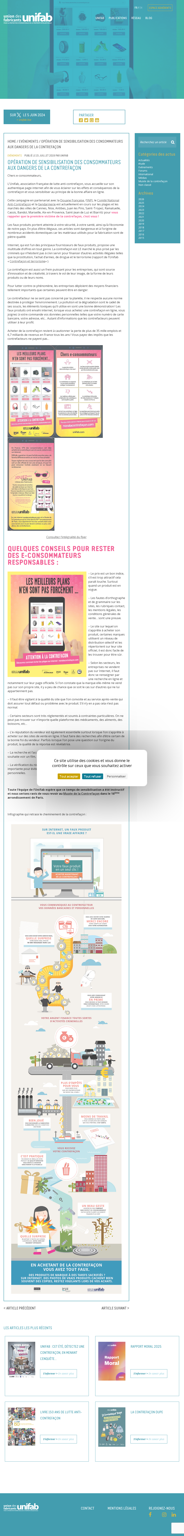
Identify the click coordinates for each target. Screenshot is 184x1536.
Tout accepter (68, 776)
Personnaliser (116, 776)
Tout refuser (92, 776)
